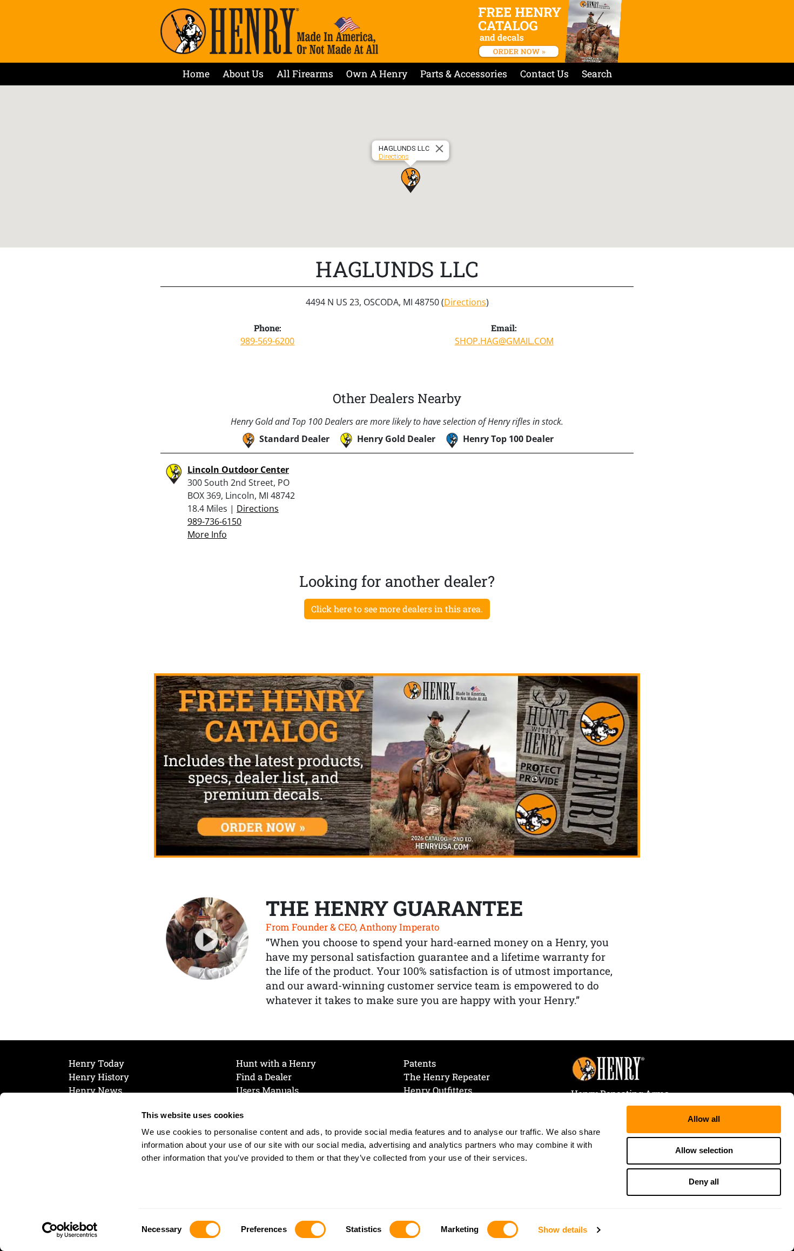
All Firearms (305, 74)
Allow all (704, 1118)
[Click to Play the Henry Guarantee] (207, 939)
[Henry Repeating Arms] (269, 31)
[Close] (441, 149)
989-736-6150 (214, 521)
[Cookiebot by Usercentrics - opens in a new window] (70, 1230)
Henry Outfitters (437, 1090)
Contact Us (544, 74)
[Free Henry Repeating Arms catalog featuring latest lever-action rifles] (552, 31)
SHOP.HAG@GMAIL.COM (504, 341)
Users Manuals (267, 1090)
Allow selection (704, 1150)
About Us (243, 74)
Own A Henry (376, 74)
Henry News (95, 1090)
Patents (419, 1063)
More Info (207, 534)
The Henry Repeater (446, 1077)
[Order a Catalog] (397, 765)
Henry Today (96, 1063)
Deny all (704, 1181)
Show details (562, 1229)
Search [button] (597, 74)
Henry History (99, 1077)
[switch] (310, 1229)
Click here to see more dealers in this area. (397, 608)
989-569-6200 (267, 341)
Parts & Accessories (463, 74)
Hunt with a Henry (276, 1063)
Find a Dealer (264, 1077)
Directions (394, 156)
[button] (410, 179)
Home (196, 74)
